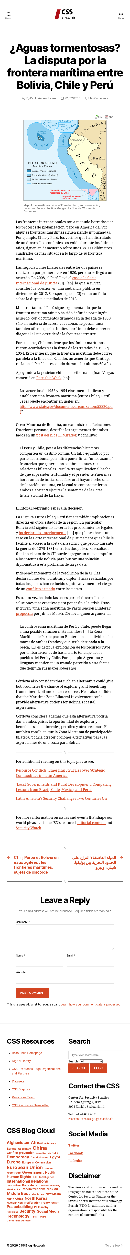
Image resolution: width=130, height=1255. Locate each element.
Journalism (13, 1185)
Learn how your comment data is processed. (91, 1004)
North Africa (15, 1198)
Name (20, 955)
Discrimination (39, 1157)
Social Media (48, 1211)
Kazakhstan (30, 1185)
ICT (35, 1177)
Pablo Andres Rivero (43, 98)
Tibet (34, 1217)
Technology (18, 1216)
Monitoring (37, 1194)
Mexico (52, 1189)
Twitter (74, 1146)
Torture (42, 1217)
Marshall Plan (14, 1189)
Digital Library (21, 1061)
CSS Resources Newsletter (30, 1105)
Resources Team (23, 1097)
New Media (53, 1194)
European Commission (36, 1162)
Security (27, 1211)
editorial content (91, 823)
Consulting (41, 1153)
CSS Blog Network (31, 1245)
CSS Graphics (21, 1089)
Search (78, 1068)
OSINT (55, 1202)
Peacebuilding (20, 1206)
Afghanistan (18, 1142)
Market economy (50, 1185)
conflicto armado (40, 589)
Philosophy (41, 1207)
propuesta (24, 613)
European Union (25, 1167)
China (40, 1148)
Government (33, 1172)
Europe (13, 1161)
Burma (12, 1148)
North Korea (36, 1198)
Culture (53, 1152)
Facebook (75, 1153)
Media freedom (34, 1189)
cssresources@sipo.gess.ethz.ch (90, 1119)
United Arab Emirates (19, 1220)
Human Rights (19, 1176)
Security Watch (28, 828)
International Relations (27, 1181)
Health (50, 1172)
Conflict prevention (21, 1152)
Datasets (18, 1081)
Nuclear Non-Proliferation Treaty (28, 1202)
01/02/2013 (72, 98)
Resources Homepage (27, 1053)
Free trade (13, 1172)
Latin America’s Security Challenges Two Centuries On (61, 798)
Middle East (18, 1193)
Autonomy (50, 1143)
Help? (98, 1068)
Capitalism (24, 1148)
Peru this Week (48, 378)
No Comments (99, 98)
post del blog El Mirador (56, 435)
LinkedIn (75, 1161)
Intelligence (47, 1177)
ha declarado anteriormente (42, 533)
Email (71, 955)
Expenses (49, 1168)
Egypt (55, 1157)
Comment (23, 922)
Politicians (12, 1212)
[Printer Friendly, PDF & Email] (103, 116)
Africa (37, 1142)
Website (21, 972)
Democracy (18, 1156)
